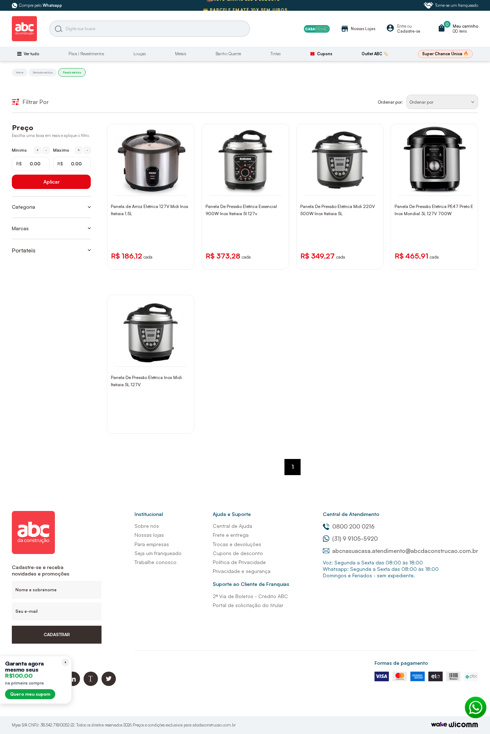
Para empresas (152, 544)
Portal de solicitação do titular (248, 605)
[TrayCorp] (439, 725)
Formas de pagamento (401, 663)
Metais (180, 53)
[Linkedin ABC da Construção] (73, 684)
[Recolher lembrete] (65, 662)
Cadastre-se (408, 31)
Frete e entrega (231, 535)
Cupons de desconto (238, 553)
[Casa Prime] (317, 29)
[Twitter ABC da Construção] (109, 684)
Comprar (155, 188)
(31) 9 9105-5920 (355, 538)
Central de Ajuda (232, 526)
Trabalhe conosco (155, 562)
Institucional (149, 514)
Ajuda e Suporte (232, 514)
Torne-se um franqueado (456, 5)
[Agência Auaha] (463, 725)
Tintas (275, 53)
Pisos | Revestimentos (86, 53)
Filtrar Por (36, 101)
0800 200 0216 (353, 526)
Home (19, 72)
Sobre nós (147, 526)
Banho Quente (228, 53)
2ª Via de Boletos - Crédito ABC (250, 596)
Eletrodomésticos (43, 72)
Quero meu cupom (30, 694)
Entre (401, 26)
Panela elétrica (72, 72)
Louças (139, 53)
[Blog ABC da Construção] (91, 684)
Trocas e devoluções (237, 544)
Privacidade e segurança (241, 571)
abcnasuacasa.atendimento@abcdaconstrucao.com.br (405, 550)
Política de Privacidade (239, 562)
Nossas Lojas (357, 28)
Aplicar (51, 182)
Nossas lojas (149, 535)
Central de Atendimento (351, 514)
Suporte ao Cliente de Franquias (251, 584)
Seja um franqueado (158, 553)
